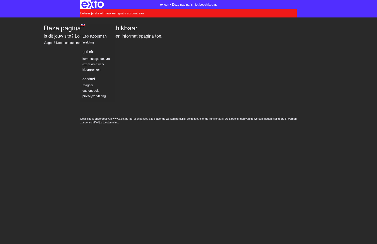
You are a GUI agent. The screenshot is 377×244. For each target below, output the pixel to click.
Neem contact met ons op (74, 42)
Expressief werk (93, 64)
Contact (88, 78)
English (82, 25)
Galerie (88, 51)
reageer (87, 85)
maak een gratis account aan (124, 13)
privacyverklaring (94, 96)
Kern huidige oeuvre (96, 58)
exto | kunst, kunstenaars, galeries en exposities (92, 4)
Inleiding (88, 42)
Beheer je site (89, 13)
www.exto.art (120, 118)
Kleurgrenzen (91, 69)
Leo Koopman (94, 36)
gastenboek (90, 90)
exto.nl (164, 4)
